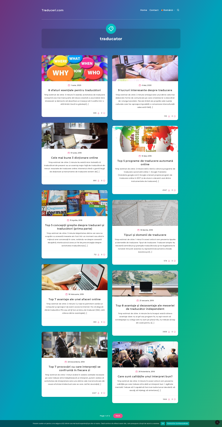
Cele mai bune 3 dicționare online (74, 157)
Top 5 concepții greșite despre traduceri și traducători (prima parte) (74, 227)
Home (143, 10)
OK (163, 423)
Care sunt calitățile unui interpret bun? (145, 376)
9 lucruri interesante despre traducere (145, 90)
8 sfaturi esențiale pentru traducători (74, 90)
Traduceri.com (53, 10)
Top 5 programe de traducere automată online (145, 162)
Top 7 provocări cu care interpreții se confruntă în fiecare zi (75, 368)
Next (118, 416)
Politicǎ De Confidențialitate (177, 423)
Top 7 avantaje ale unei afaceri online (74, 299)
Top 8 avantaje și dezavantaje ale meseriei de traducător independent (145, 307)
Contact (154, 10)
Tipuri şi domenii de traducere (145, 234)
